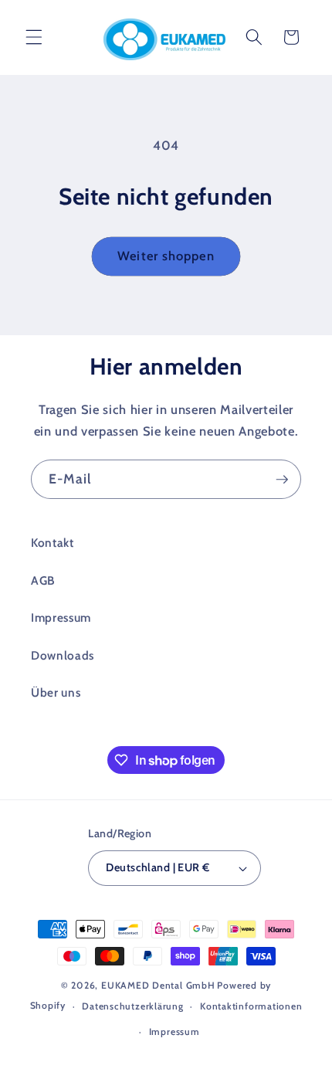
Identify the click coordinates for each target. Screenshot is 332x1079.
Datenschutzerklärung (132, 1006)
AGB (43, 580)
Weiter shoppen (165, 255)
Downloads (62, 655)
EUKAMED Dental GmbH (158, 985)
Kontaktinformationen (251, 1006)
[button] (34, 37)
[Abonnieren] (281, 480)
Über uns (55, 692)
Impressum (61, 617)
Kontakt (52, 542)
